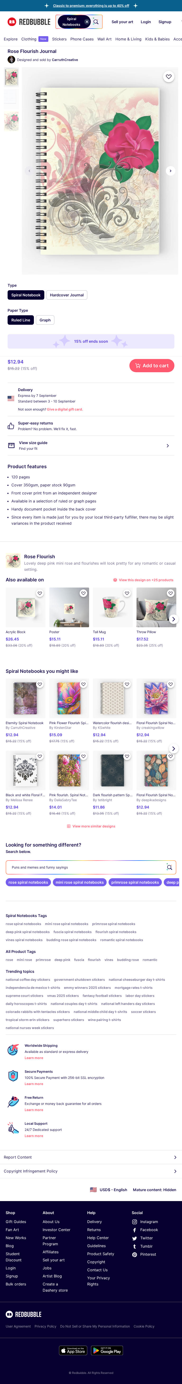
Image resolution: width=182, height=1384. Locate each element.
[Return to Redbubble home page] (29, 21)
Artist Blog (52, 1276)
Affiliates (51, 1252)
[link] (28, 882)
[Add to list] (168, 76)
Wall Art (104, 39)
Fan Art (12, 1229)
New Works (16, 1237)
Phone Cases (82, 39)
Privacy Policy (45, 1326)
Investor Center (56, 1229)
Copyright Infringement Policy (31, 1171)
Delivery (94, 1221)
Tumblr (146, 1246)
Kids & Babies (157, 39)
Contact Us (97, 1269)
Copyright (96, 1261)
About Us (51, 1221)
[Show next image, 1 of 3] (170, 171)
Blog (10, 1245)
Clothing (33, 39)
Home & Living (128, 39)
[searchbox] (91, 867)
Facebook (149, 1229)
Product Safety (100, 1253)
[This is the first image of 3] (29, 171)
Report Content (18, 1157)
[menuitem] (11, 39)
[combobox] (79, 21)
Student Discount (14, 1256)
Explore (11, 39)
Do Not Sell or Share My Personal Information (95, 1326)
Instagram (149, 1221)
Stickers (59, 39)
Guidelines (96, 1245)
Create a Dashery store (55, 1287)
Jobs (47, 1268)
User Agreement (18, 1326)
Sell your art (54, 1260)
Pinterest (148, 1254)
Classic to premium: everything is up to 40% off (91, 6)
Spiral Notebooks (21, 915)
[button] (91, 6)
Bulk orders (16, 1284)
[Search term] (95, 21)
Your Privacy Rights (98, 1281)
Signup (12, 1276)
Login (11, 1268)
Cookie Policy (144, 1326)
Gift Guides (16, 1221)
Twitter (146, 1238)
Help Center (98, 1237)
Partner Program (50, 1240)
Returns (94, 1229)
